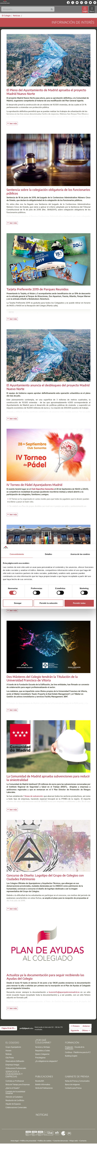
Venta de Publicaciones (44, 1088)
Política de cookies (45, 1141)
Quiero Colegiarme (42, 1054)
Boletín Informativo (42, 1084)
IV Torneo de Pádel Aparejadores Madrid (34, 485)
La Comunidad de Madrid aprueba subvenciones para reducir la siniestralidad (48, 778)
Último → (86, 1030)
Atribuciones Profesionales (16, 1068)
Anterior (86, 1026)
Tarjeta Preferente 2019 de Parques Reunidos (37, 289)
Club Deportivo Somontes (42, 489)
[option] (18, 1047)
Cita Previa (10, 1057)
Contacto (83, 1141)
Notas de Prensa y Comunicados (77, 1081)
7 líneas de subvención (33, 796)
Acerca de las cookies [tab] (80, 554)
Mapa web (74, 1141)
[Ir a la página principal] (5, 2)
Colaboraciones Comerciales (16, 1107)
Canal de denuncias (60, 1141)
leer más (14, 123)
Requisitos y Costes (42, 1050)
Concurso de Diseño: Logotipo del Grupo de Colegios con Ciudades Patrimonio (45, 877)
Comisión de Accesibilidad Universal (15, 1092)
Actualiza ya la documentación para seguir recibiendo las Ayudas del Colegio (45, 976)
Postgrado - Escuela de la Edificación (74, 1048)
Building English (71, 1056)
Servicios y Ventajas (42, 1047)
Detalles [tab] (48, 554)
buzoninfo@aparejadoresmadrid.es (64, 992)
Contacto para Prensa (73, 1088)
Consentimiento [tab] (17, 554)
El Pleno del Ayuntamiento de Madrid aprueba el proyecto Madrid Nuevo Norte (46, 91)
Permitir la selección (48, 603)
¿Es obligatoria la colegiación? (46, 1061)
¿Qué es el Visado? (12, 1088)
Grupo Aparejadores (13, 1047)
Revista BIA (39, 1081)
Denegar (17, 603)
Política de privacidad (28, 1141)
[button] (8, 1028)
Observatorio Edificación (15, 1061)
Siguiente (75, 1030)
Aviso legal (15, 1141)
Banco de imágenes (72, 1084)
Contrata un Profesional (15, 1081)
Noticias (9, 1054)
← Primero (75, 1026)
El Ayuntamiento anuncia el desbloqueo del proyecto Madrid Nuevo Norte (48, 387)
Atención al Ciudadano (14, 1097)
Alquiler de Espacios (13, 1104)
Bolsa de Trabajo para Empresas (18, 1084)
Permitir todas (79, 603)
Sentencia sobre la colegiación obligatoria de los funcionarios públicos (48, 191)
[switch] (36, 593)
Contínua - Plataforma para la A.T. (78, 1052)
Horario (8, 1050)
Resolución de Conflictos (15, 1100)
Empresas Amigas (12, 1064)
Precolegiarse (40, 1057)
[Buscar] (51, 9)
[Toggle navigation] (92, 9)
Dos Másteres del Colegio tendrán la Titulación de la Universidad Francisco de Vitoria (42, 678)
